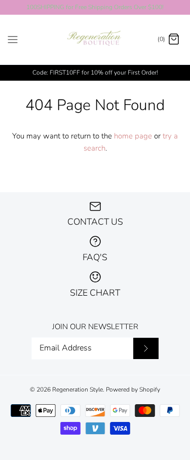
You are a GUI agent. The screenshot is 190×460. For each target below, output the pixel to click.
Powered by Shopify (133, 389)
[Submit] (146, 348)
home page (133, 136)
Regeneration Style (77, 389)
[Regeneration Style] (95, 40)
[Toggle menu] (12, 39)
